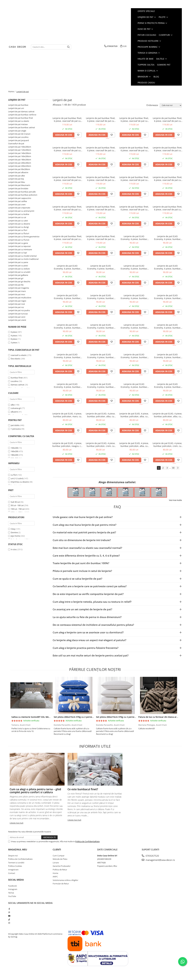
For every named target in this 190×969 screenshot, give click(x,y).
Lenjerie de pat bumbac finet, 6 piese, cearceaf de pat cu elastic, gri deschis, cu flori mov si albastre (67, 208)
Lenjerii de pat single (17, 130)
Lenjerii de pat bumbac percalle (22, 191)
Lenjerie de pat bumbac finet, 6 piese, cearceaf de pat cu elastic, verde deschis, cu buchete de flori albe (100, 149)
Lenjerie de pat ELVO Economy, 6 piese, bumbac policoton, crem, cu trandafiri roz (67, 267)
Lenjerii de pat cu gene (18, 243)
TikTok (11, 892)
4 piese (14, 335)
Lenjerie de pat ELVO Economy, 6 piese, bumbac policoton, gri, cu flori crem (67, 326)
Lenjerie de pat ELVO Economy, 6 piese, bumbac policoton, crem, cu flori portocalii (167, 238)
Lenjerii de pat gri (15, 278)
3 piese (14, 342)
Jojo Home (15, 536)
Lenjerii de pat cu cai (17, 217)
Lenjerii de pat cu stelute (19, 268)
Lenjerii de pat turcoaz (18, 313)
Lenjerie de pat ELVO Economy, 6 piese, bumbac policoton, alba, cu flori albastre (134, 297)
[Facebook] (9, 909)
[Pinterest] (9, 912)
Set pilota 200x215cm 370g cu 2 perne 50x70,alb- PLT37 (124, 717)
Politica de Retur (60, 869)
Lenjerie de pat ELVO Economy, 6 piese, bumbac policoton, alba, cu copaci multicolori (167, 267)
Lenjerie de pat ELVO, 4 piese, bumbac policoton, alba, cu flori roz (134, 415)
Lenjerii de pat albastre (18, 172)
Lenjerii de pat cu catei (18, 220)
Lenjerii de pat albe (16, 175)
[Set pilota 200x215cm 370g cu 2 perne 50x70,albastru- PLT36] (74, 695)
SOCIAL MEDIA (16, 879)
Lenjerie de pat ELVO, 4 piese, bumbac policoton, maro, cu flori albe (67, 415)
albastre (14, 411)
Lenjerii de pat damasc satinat (21, 111)
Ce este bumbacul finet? (83, 789)
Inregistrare (13, 869)
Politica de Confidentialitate (87, 841)
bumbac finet (17, 377)
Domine (14, 532)
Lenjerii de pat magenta (18, 288)
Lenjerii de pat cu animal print (21, 211)
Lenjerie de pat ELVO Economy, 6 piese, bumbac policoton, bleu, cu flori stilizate (100, 326)
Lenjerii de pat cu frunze (18, 239)
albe (13, 404)
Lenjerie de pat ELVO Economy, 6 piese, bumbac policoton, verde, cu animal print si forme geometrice (67, 385)
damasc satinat (17, 384)
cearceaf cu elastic (19, 355)
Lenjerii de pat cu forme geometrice (23, 236)
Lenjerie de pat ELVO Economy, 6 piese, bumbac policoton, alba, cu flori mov (134, 267)
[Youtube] (9, 916)
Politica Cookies (15, 866)
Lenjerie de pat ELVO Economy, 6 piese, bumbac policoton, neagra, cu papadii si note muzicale (100, 356)
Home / (12, 91)
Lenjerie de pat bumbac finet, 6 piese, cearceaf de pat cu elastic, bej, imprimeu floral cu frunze (134, 119)
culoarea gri (16, 408)
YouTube (12, 896)
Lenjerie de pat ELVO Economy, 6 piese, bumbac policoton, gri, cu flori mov (67, 297)
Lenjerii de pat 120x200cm (19, 150)
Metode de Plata (60, 859)
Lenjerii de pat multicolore (19, 297)
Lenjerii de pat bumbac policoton (22, 195)
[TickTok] (9, 919)
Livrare (56, 862)
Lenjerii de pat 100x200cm (19, 146)
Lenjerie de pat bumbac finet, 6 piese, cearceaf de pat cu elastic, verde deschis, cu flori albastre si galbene (167, 149)
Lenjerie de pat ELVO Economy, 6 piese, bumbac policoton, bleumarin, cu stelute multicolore (100, 385)
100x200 (14, 448)
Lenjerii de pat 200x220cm (19, 166)
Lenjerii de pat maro (17, 291)
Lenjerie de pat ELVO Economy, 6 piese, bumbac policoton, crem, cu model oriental (167, 385)
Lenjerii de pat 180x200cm (19, 159)
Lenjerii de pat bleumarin (19, 185)
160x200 (14, 451)
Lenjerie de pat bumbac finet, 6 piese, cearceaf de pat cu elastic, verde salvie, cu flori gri (134, 149)
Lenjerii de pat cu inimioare (20, 249)
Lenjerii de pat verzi (16, 317)
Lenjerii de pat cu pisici (18, 265)
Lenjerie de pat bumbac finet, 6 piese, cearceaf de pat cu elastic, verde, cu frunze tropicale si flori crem (167, 208)
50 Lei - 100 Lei (17, 505)
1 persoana (16, 428)
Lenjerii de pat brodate (18, 188)
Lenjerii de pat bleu (16, 182)
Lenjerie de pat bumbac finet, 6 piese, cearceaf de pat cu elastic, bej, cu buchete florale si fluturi (67, 238)
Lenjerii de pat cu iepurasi (19, 246)
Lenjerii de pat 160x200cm (19, 156)
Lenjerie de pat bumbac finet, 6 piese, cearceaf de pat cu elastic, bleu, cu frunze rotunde (100, 208)
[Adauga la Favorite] (78, 134)
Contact (11, 873)
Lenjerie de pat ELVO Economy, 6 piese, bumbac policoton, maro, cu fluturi (167, 326)
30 (173, 467)
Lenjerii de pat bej (16, 178)
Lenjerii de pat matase (18, 124)
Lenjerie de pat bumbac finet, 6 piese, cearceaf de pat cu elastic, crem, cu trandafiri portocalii (134, 208)
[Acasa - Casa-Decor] (17, 47)
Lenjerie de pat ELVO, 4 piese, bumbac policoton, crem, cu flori (100, 444)
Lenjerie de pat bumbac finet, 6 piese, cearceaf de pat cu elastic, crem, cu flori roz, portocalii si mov (167, 178)
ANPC (55, 876)
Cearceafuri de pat (16, 143)
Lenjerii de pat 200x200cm (19, 163)
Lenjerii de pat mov (16, 294)
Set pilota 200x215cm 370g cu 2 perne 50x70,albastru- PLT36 (84, 717)
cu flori (14, 474)
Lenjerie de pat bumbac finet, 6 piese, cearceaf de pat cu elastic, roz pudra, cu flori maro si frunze (167, 119)
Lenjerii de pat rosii (16, 304)
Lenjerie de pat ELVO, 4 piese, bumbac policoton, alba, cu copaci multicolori (167, 415)
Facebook (12, 885)
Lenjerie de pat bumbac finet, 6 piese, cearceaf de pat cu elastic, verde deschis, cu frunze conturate (100, 119)
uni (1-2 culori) (17, 478)
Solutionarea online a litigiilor (65, 880)
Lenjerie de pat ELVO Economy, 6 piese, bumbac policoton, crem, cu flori (134, 238)
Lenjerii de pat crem (17, 204)
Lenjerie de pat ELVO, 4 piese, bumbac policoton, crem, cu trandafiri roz (167, 444)
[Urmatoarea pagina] (178, 468)
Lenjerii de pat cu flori (17, 230)
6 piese (14, 332)
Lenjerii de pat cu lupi (17, 252)
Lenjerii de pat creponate (19, 207)
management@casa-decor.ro (160, 859)
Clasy (13, 529)
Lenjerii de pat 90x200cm (19, 169)
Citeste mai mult (16, 822)
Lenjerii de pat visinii (17, 320)
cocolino (14, 381)
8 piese (14, 339)
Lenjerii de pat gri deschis (19, 281)
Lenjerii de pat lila (15, 284)
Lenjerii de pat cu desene (19, 223)
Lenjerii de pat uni (16, 108)
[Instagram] (9, 923)
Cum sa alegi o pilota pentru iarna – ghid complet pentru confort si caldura (35, 790)
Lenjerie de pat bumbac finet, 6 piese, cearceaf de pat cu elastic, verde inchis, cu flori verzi (67, 178)
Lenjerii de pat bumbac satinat (21, 127)
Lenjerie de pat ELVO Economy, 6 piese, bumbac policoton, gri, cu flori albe (167, 297)
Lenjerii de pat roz (16, 307)
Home (55, 873)
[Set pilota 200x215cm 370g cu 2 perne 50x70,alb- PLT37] (116, 695)
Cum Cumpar (58, 855)
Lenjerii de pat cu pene (18, 262)
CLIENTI (57, 849)
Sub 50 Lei (15, 502)
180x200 (14, 455)
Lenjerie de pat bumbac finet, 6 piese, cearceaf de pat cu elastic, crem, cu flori (67, 119)
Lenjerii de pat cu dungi (18, 227)
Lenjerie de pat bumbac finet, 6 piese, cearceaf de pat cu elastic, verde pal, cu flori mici (67, 149)
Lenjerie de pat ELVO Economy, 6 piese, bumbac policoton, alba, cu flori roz (100, 297)
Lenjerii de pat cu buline (18, 214)
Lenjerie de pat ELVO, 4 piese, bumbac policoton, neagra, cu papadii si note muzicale (67, 444)
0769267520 (152, 855)
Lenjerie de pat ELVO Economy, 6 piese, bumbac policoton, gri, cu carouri (134, 385)
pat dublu (15, 425)
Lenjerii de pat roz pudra (19, 310)
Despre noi (13, 855)
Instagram (12, 889)
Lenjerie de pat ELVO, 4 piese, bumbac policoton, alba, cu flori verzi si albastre (100, 415)
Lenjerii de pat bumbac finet (20, 118)
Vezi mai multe (175, 500)
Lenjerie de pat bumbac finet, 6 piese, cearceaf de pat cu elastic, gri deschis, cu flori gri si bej (134, 178)
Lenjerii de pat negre (17, 300)
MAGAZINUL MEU (17, 849)
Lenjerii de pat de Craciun (19, 133)
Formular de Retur (61, 883)
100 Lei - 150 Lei (17, 509)
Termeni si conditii (16, 862)
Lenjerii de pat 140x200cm (19, 153)
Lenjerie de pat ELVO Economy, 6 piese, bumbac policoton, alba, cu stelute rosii (100, 267)
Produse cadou (146, 82)
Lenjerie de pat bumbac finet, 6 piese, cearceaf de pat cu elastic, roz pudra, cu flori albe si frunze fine (101, 238)
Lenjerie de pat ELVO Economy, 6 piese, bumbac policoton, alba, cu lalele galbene (67, 356)
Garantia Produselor (62, 866)
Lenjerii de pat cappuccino (19, 198)
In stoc (14, 549)
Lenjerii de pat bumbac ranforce (22, 114)
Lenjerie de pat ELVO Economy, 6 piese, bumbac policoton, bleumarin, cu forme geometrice (134, 356)
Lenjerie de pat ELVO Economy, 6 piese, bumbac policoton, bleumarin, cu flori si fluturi (134, 326)
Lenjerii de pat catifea (17, 201)
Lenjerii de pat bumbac (18, 105)
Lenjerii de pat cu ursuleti (19, 272)
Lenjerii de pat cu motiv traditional (23, 259)
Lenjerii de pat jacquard (18, 140)
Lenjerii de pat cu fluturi (18, 233)
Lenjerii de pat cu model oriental (22, 256)
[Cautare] (68, 47)
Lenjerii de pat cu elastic (18, 121)
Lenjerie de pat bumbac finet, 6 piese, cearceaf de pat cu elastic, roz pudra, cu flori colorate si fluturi (100, 178)
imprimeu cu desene (20, 481)
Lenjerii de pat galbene (18, 275)
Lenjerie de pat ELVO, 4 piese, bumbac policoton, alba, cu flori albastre (134, 444)
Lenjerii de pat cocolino (18, 137)
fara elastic (15, 358)
